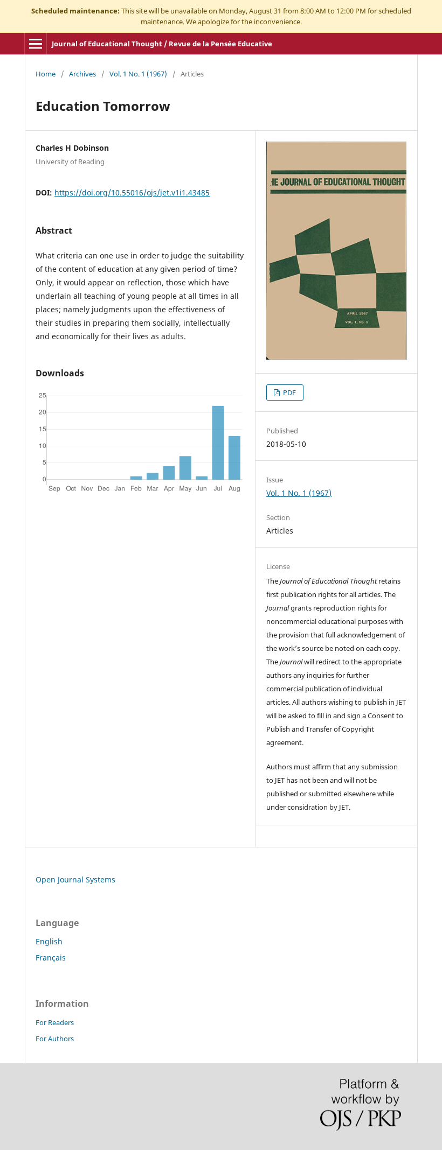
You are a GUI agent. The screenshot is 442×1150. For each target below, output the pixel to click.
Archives (82, 74)
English (49, 941)
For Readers (55, 1022)
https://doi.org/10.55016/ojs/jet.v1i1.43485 (132, 192)
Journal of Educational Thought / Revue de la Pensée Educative (162, 43)
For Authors (55, 1038)
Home (46, 74)
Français (51, 957)
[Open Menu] (35, 43)
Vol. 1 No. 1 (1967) (138, 74)
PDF (288, 392)
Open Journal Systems (75, 879)
